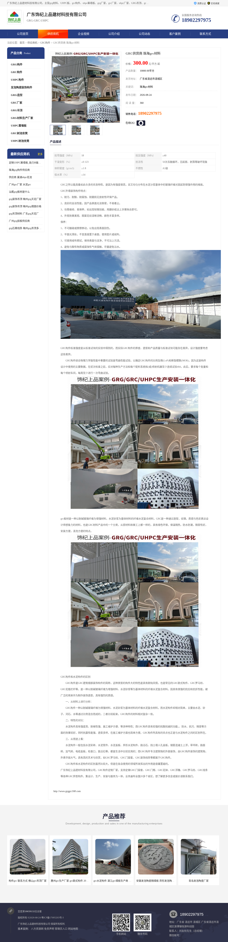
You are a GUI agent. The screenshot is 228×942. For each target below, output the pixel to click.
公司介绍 (114, 33)
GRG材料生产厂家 (22, 118)
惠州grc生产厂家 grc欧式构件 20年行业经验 (32, 880)
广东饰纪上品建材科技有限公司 (34, 923)
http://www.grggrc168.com (67, 791)
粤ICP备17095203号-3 (52, 917)
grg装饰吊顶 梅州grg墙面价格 (25, 206)
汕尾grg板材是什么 (19, 191)
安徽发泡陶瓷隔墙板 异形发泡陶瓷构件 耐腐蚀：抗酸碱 (124, 880)
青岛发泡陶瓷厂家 (156, 880)
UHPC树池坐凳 (20, 140)
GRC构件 (45, 42)
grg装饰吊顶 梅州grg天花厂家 (25, 199)
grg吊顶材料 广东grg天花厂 (24, 213)
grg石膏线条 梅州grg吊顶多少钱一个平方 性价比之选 (26, 228)
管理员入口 (61, 928)
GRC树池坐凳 (19, 133)
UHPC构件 (17, 79)
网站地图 (73, 928)
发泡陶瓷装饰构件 (21, 87)
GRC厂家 (16, 102)
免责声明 (49, 928)
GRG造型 (16, 95)
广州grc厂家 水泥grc (20, 184)
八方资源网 (37, 928)
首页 (22, 42)
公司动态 (144, 33)
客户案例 (175, 33)
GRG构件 (16, 64)
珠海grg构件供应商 (19, 170)
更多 (40, 154)
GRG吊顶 (16, 110)
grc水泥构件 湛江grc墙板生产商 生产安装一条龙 (77, 880)
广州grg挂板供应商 (19, 221)
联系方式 (205, 33)
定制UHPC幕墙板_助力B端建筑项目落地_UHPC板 (26, 162)
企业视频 (83, 33)
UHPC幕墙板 (19, 125)
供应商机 (53, 33)
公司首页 (22, 33)
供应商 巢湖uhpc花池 (20, 177)
